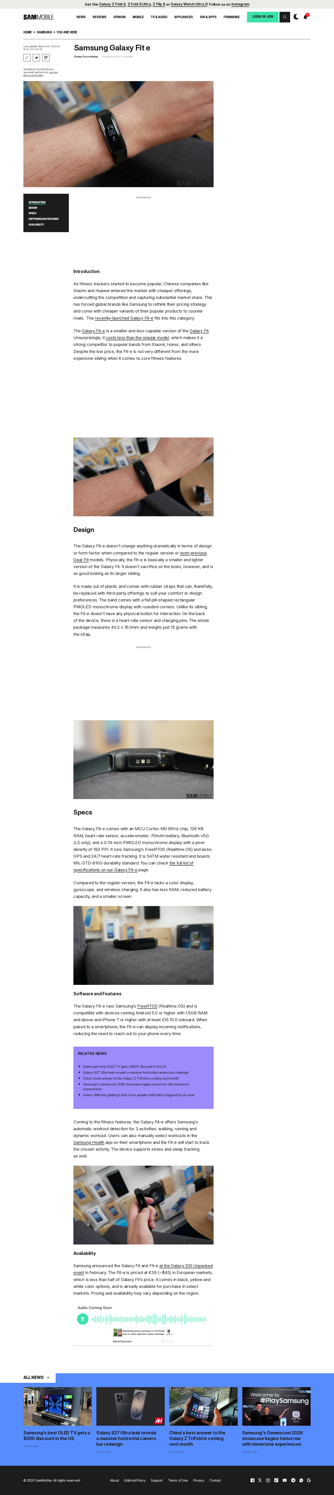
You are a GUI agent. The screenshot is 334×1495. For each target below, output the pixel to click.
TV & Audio (159, 17)
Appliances (183, 17)
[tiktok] (276, 1480)
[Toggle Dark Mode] (295, 17)
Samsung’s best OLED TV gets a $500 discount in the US (124, 1066)
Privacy (198, 1480)
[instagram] (268, 1480)
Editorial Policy (135, 1480)
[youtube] (284, 1480)
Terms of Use (178, 1480)
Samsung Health (88, 1142)
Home (27, 32)
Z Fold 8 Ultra (139, 4)
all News (33, 1378)
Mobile (138, 17)
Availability (36, 225)
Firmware (232, 17)
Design (33, 208)
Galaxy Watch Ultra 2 (189, 4)
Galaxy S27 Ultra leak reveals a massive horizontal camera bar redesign (135, 1072)
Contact (215, 1480)
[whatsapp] (301, 1480)
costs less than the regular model (137, 337)
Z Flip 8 (159, 4)
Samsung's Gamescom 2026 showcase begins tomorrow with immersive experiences (136, 1086)
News (81, 17)
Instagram (240, 4)
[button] (284, 17)
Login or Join (262, 17)
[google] (309, 1480)
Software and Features (44, 219)
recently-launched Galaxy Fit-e (124, 318)
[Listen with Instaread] (46, 57)
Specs (32, 213)
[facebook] (252, 1480)
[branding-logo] (38, 17)
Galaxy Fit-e (93, 330)
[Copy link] (27, 57)
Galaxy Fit (198, 330)
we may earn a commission (40, 74)
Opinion (119, 17)
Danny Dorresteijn (86, 56)
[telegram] (293, 1480)
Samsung (44, 32)
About (114, 1480)
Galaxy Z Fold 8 (112, 4)
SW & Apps (208, 17)
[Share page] (36, 57)
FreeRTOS (147, 1006)
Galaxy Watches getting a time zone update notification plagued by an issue (139, 1095)
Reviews (99, 17)
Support (157, 1480)
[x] (260, 1480)
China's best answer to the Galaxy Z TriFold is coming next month (131, 1078)
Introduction (37, 202)
